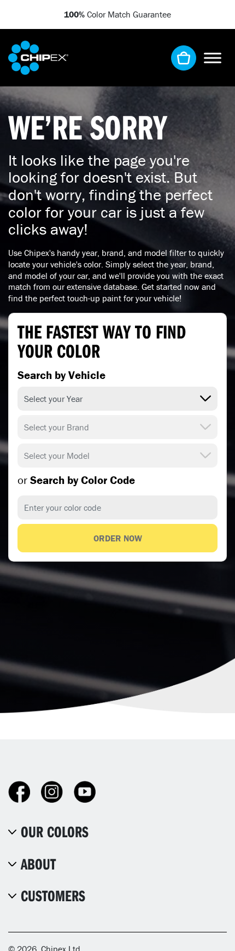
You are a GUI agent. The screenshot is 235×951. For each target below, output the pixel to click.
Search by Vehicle (61, 375)
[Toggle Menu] (212, 57)
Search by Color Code (76, 480)
